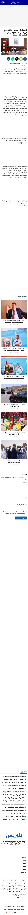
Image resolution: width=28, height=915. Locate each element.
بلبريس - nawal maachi (18, 63)
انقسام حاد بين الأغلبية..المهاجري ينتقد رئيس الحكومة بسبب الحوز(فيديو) (14, 321)
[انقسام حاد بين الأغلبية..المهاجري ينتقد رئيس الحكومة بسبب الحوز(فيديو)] (14, 309)
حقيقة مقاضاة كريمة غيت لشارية (14, 785)
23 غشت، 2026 (13, 324)
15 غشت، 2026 (13, 408)
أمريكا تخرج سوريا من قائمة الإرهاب (13, 798)
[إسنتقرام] (14, 848)
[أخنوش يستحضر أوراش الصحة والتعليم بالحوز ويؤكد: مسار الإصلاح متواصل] (14, 337)
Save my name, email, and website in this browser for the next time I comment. (14, 512)
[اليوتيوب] (17, 848)
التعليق (24, 482)
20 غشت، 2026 (13, 352)
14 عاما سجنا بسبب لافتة (17, 813)
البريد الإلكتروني (22, 505)
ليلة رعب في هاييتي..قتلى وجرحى (14, 776)
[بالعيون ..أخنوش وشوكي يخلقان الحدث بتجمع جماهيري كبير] (14, 449)
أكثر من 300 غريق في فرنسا (16, 816)
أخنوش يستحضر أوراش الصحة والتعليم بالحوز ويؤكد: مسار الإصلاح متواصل (14, 349)
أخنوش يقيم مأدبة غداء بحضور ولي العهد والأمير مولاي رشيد (14, 433)
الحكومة (10, 97)
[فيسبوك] (21, 848)
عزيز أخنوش (20, 69)
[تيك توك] (10, 848)
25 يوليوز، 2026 (13, 464)
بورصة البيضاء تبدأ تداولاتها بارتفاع (13, 801)
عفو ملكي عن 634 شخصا (17, 788)
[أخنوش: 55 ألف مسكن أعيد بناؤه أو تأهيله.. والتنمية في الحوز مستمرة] (14, 365)
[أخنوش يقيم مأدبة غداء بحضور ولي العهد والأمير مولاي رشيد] (14, 421)
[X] (6, 848)
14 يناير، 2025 (24, 65)
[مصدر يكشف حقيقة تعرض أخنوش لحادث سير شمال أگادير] (14, 393)
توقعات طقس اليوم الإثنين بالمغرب (13, 810)
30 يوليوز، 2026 (13, 436)
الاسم (25, 498)
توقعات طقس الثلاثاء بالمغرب (15, 779)
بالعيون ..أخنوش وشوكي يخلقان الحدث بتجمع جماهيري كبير (14, 461)
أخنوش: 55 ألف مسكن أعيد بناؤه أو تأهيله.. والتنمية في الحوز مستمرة (14, 377)
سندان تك (6, 912)
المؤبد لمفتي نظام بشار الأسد (15, 807)
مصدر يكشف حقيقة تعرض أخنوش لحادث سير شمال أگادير (14, 405)
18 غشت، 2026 (13, 380)
